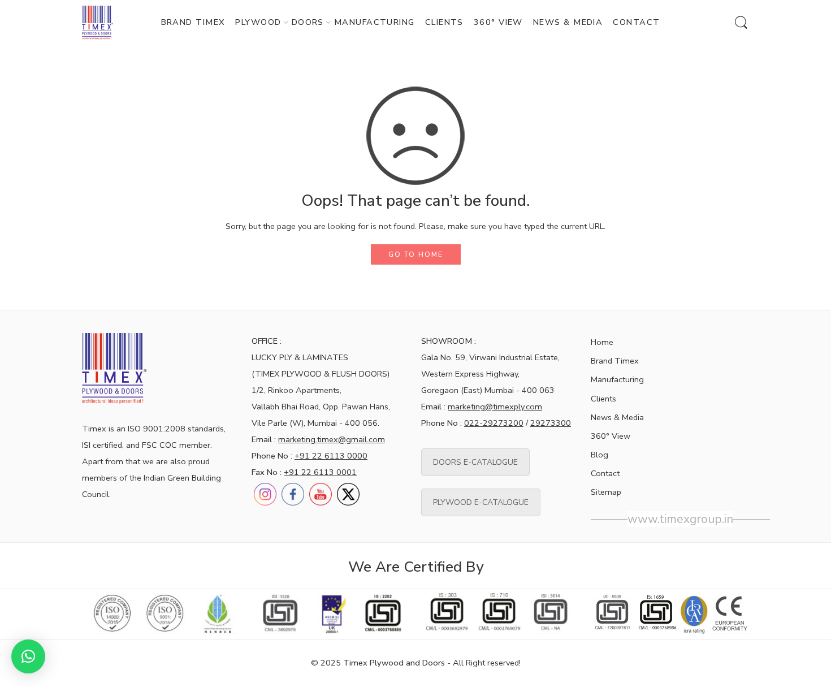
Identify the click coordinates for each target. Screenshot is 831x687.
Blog (599, 454)
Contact (605, 473)
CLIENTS (444, 22)
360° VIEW (498, 22)
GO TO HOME (415, 254)
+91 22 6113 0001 (320, 472)
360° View (610, 436)
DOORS (308, 22)
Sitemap (606, 492)
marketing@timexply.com (495, 406)
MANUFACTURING (374, 22)
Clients (603, 398)
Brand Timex (615, 360)
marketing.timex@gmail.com (331, 439)
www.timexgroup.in (680, 519)
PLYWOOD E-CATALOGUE (481, 502)
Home (602, 342)
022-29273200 (493, 423)
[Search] (741, 23)
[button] (28, 656)
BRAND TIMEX (193, 22)
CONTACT (636, 22)
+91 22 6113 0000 (331, 455)
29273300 (550, 423)
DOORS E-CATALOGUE (475, 462)
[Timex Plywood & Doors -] (97, 23)
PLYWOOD (258, 22)
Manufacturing (617, 379)
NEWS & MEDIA (568, 22)
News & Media (617, 417)
